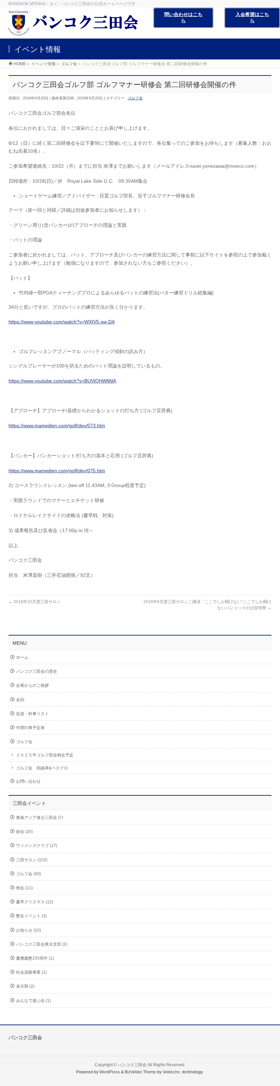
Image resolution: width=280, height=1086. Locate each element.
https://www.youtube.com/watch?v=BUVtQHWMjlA (62, 381)
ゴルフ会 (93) (28, 874)
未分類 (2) (25, 986)
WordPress (109, 1072)
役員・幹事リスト (32, 713)
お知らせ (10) (28, 930)
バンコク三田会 (132, 1064)
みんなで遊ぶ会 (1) (33, 1000)
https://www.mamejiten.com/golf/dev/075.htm (57, 470)
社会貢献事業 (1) (31, 972)
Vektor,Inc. (172, 1072)
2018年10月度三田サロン (35, 601)
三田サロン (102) (31, 860)
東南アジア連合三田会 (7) (39, 817)
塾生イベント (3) (31, 916)
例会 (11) (24, 888)
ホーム (22, 657)
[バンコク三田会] (77, 34)
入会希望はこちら (252, 17)
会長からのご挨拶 (32, 685)
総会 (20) (24, 831)
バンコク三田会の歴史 (36, 671)
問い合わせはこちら (183, 17)
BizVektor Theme (140, 1072)
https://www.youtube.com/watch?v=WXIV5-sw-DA (62, 321)
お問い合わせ (28, 781)
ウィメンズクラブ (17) (36, 845)
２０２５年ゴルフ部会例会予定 (44, 755)
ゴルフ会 (135, 98)
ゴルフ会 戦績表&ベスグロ (42, 768)
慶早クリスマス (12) (34, 902)
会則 (20, 699)
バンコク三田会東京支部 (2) (41, 944)
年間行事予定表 (30, 727)
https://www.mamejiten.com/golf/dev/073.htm (57, 425)
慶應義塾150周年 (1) (35, 958)
